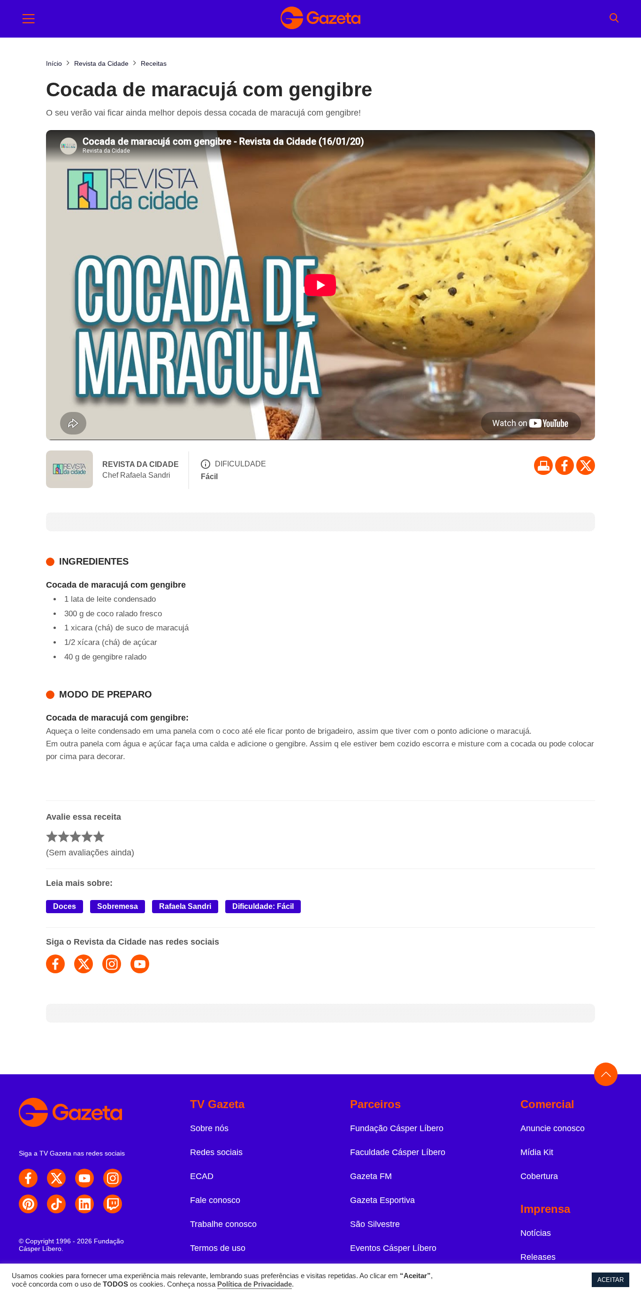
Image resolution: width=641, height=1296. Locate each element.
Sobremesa (117, 906)
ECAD (202, 1176)
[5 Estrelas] (99, 836)
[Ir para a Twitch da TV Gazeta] (112, 1204)
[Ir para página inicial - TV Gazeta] (320, 19)
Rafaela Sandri (185, 906)
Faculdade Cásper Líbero (397, 1152)
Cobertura (539, 1176)
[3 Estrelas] (75, 836)
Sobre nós (209, 1128)
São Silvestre (375, 1224)
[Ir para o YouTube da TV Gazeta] (84, 1178)
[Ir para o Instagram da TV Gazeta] (112, 1178)
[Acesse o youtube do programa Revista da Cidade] (139, 964)
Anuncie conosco (552, 1128)
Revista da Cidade (140, 464)
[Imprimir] (543, 465)
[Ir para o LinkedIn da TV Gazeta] (84, 1204)
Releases (538, 1257)
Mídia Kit (536, 1152)
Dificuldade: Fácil (263, 906)
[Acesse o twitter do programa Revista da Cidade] (83, 964)
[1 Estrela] (52, 836)
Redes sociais (216, 1152)
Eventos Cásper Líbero (393, 1248)
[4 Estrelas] (87, 836)
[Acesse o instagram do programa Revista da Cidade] (111, 964)
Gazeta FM (371, 1176)
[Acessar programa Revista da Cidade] (69, 470)
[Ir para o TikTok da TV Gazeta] (56, 1204)
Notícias (535, 1233)
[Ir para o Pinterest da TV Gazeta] (28, 1204)
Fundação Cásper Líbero (396, 1128)
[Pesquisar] (614, 18)
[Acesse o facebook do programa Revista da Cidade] (55, 964)
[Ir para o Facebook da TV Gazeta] (564, 465)
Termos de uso (217, 1248)
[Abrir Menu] (29, 18)
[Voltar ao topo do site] (606, 1074)
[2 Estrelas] (63, 836)
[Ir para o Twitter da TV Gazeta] (585, 465)
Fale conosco (215, 1200)
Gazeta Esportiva (382, 1200)
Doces (64, 906)
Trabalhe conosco (223, 1224)
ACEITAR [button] (610, 1279)
